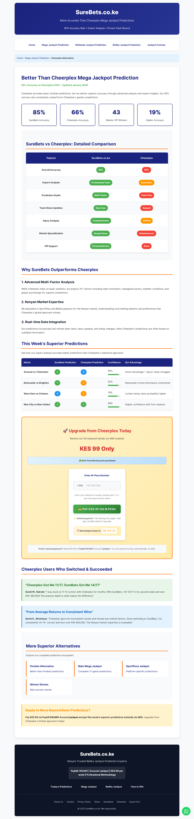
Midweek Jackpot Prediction (90, 44)
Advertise (121, 802)
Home (32, 44)
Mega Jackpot (89, 786)
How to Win (137, 786)
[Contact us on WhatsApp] (186, 811)
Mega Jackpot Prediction (55, 44)
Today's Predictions (61, 786)
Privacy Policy (84, 802)
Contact (70, 802)
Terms (97, 802)
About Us (58, 802)
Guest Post (134, 802)
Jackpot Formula (156, 44)
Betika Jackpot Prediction (127, 44)
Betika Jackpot (114, 786)
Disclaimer (108, 802)
